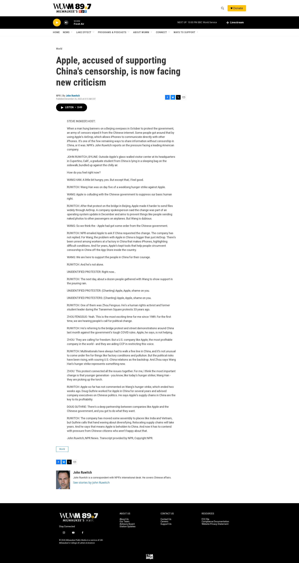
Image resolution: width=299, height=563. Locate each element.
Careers (164, 521)
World (59, 48)
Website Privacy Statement (215, 524)
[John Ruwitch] (63, 480)
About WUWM (141, 32)
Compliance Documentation (215, 521)
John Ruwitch (73, 95)
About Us (124, 519)
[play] (56, 22)
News (66, 32)
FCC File (205, 519)
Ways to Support (184, 32)
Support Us (166, 524)
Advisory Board (127, 524)
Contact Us (166, 519)
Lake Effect (83, 32)
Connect (161, 32)
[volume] (66, 22)
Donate (238, 8)
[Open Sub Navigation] (72, 32)
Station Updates (127, 526)
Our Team (124, 521)
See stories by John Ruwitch (91, 482)
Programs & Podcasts (112, 32)
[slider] (71, 22)
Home (56, 32)
